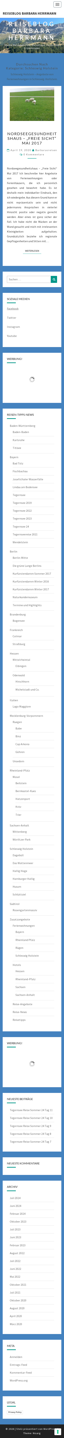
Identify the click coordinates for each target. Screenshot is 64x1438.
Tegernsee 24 (21, 526)
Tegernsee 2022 (22, 510)
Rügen (19, 948)
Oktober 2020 (18, 1300)
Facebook (12, 308)
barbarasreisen (46, 150)
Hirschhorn (22, 681)
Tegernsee (19, 495)
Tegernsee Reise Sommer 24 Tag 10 (31, 1118)
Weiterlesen (33, 250)
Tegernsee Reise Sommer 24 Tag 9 (30, 1126)
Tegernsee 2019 (22, 503)
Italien (14, 700)
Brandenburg (18, 614)
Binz (18, 736)
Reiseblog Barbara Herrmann (29, 13)
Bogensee (19, 620)
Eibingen (20, 666)
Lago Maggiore (22, 706)
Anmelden (16, 1357)
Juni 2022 (15, 1269)
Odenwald (19, 675)
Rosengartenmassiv (25, 910)
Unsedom (18, 761)
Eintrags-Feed (18, 1364)
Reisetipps (19, 1020)
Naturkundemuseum (25, 597)
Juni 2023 (15, 1237)
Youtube (12, 336)
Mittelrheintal (21, 659)
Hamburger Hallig (24, 878)
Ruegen (17, 722)
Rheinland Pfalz (25, 940)
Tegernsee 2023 (22, 518)
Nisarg (37, 1433)
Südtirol (15, 904)
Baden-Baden (21, 432)
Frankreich (16, 630)
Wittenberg (20, 831)
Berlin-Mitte (20, 557)
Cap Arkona (22, 744)
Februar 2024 (17, 1213)
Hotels (17, 965)
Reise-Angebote (22, 1004)
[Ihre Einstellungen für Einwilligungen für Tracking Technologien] (57, 1431)
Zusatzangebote (20, 919)
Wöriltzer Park (21, 839)
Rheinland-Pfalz (20, 770)
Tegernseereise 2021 (25, 534)
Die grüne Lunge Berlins (27, 565)
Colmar (17, 636)
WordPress (50, 1429)
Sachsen (20, 987)
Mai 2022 (15, 1276)
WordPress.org (19, 1380)
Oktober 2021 (18, 1284)
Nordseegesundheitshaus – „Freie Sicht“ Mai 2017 (32, 138)
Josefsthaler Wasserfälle (28, 479)
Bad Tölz (18, 463)
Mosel (16, 777)
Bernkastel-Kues (25, 791)
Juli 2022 (15, 1261)
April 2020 (16, 1316)
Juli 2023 (15, 1229)
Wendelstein (20, 542)
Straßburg (19, 644)
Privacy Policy (15, 1412)
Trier (18, 814)
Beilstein (20, 783)
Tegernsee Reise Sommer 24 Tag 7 (30, 1141)
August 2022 (17, 1253)
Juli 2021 (15, 1292)
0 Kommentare (33, 154)
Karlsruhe (19, 440)
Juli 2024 (15, 1198)
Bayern (14, 457)
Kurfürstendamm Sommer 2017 (32, 573)
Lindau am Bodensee (25, 487)
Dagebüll (18, 855)
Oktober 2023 (18, 1221)
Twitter (11, 317)
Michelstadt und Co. (27, 689)
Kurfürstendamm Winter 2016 (31, 581)
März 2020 (16, 1324)
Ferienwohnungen (24, 925)
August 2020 (17, 1308)
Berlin (13, 551)
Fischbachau (20, 471)
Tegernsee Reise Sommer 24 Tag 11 (31, 1110)
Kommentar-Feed (21, 1372)
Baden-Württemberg (22, 425)
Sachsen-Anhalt (19, 825)
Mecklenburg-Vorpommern (26, 715)
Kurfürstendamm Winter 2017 (31, 589)
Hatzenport (22, 799)
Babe (18, 728)
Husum (17, 886)
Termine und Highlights (27, 605)
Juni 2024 (15, 1206)
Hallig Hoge (20, 871)
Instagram (13, 327)
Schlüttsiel (19, 894)
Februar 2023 (17, 1245)
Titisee (17, 448)
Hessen (14, 653)
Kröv (18, 806)
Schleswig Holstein (21, 849)
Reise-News (20, 1012)
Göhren (20, 752)
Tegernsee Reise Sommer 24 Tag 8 (30, 1134)
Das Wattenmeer (23, 863)
